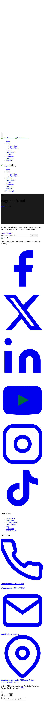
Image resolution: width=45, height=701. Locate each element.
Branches (9, 161)
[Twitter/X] (22, 333)
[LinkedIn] (22, 377)
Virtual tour (10, 520)
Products (9, 150)
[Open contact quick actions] (2, 135)
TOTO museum (11, 522)
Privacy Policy (11, 531)
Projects (8, 154)
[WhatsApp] (22, 88)
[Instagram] (22, 465)
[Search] (12, 165)
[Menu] (15, 166)
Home (8, 142)
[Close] (11, 695)
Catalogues (10, 156)
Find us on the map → (11, 682)
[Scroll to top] (2, 692)
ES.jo (23, 688)
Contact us (9, 158)
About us (13, 146)
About (8, 144)
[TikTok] (22, 509)
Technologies (10, 152)
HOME (3, 206)
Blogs (8, 527)
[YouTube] (22, 421)
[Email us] (22, 132)
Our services (10, 518)
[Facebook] (22, 290)
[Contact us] (22, 44)
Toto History (14, 148)
